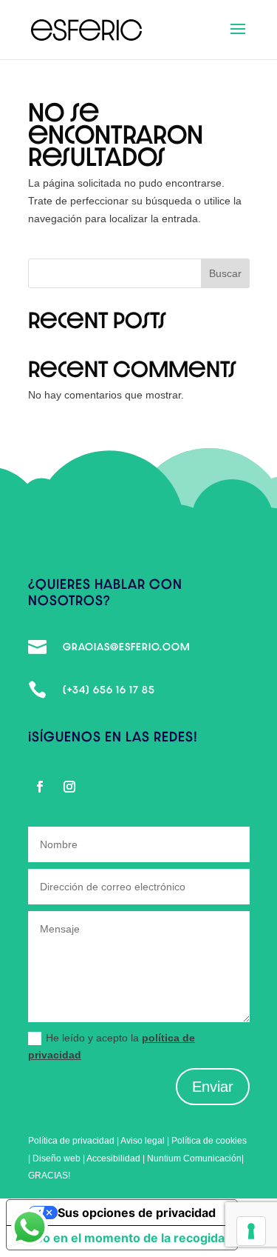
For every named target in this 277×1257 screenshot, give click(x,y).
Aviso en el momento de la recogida (121, 1237)
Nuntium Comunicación (194, 1158)
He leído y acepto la (111, 1046)
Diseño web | (59, 1158)
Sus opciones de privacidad (137, 1212)
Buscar (225, 273)
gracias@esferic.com (127, 646)
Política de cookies (209, 1141)
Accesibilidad (114, 1158)
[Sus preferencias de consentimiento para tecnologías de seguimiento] (251, 1231)
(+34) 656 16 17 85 (109, 689)
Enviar (212, 1086)
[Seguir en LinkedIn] (99, 786)
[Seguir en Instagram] (69, 786)
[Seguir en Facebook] (40, 786)
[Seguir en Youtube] (128, 786)
